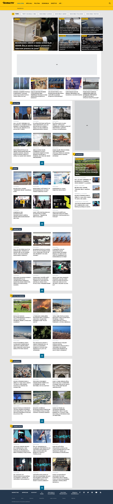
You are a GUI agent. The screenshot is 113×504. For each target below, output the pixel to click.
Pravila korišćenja (75, 493)
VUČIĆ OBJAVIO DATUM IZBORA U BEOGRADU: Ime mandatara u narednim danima (74, 93)
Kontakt (34, 492)
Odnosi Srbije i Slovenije (45, 14)
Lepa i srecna (53, 498)
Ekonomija (16, 361)
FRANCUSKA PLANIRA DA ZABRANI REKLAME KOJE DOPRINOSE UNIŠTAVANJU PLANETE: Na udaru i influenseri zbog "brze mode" (91, 95)
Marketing (15, 492)
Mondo (13, 498)
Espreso (31, 498)
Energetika (17, 229)
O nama (42, 493)
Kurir (22, 498)
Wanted (73, 498)
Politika (16, 103)
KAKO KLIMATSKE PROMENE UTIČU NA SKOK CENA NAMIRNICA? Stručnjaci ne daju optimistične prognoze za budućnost (39, 95)
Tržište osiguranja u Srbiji (29, 14)
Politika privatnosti (63, 493)
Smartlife (41, 498)
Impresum (25, 492)
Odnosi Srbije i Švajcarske (76, 14)
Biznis (15, 168)
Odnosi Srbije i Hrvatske (92, 14)
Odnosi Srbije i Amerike (61, 14)
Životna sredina (18, 296)
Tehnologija (17, 426)
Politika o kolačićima (51, 493)
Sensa (63, 498)
